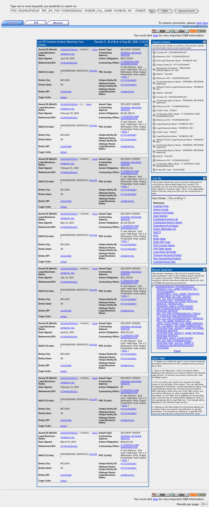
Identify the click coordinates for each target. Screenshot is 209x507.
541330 (93, 71)
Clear (177, 351)
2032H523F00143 (69, 49)
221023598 (65, 92)
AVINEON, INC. (67, 54)
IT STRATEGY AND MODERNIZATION (130, 62)
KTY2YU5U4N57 (129, 80)
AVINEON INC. (128, 92)
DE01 (124, 77)
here (155, 35)
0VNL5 (63, 97)
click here (202, 23)
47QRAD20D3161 (69, 63)
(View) (95, 49)
